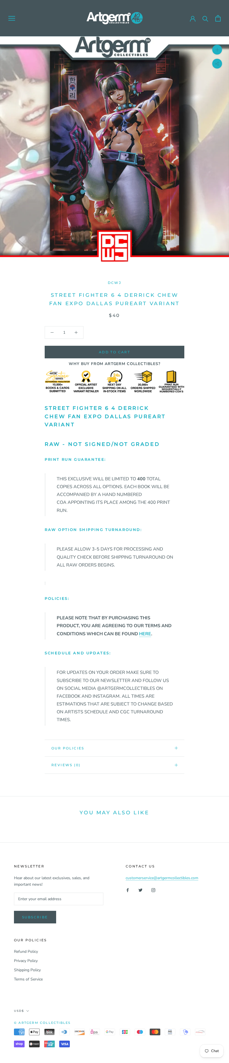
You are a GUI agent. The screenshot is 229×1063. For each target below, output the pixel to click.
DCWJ (114, 283)
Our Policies (67, 748)
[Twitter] (140, 890)
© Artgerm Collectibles (42, 1023)
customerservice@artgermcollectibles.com (162, 878)
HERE (145, 634)
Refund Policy (26, 951)
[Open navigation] (11, 18)
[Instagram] (153, 890)
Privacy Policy (26, 960)
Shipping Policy (27, 970)
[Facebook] (128, 890)
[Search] (205, 18)
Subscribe (35, 917)
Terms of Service (28, 979)
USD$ (19, 1011)
